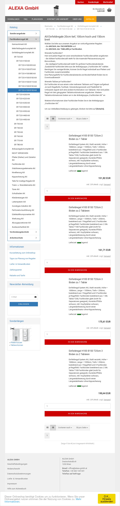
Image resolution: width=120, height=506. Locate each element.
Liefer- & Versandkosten (20, 264)
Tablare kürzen (17, 345)
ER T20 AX (18, 57)
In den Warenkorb (77, 198)
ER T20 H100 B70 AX (27, 69)
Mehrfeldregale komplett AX (24, 48)
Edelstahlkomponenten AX (23, 214)
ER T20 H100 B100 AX (28, 78)
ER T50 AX (18, 132)
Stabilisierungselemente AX (23, 168)
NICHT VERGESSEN (20, 153)
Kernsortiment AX (19, 44)
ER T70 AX (18, 140)
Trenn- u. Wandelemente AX (23, 185)
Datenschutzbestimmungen (19, 474)
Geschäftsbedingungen (17, 464)
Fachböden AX (18, 164)
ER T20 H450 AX (23, 119)
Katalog (90, 19)
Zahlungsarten (16, 270)
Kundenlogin (93, 2)
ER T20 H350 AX (23, 111)
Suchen (80, 2)
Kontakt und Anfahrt (57, 19)
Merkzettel (108, 2)
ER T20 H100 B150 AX (28, 90)
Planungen (37, 19)
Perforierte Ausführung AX (23, 210)
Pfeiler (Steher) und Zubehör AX (24, 158)
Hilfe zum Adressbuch (16, 489)
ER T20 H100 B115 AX (28, 82)
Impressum (12, 484)
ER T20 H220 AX (23, 98)
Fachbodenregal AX (19, 39)
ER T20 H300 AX (23, 107)
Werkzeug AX (18, 219)
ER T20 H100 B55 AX (27, 65)
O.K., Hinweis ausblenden (107, 498)
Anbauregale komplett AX (23, 149)
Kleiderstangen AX (20, 198)
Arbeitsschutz (16, 238)
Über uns (77, 19)
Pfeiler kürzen (16, 342)
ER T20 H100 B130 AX (28, 86)
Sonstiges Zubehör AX (21, 206)
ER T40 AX (18, 128)
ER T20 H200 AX (23, 94)
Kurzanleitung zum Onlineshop (22, 253)
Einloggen (23, 304)
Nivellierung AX (18, 172)
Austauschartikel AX (20, 227)
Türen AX (15, 189)
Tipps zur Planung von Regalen (23, 258)
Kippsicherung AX (19, 177)
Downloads (13, 19)
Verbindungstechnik (19, 232)
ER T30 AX (18, 124)
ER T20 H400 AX (23, 115)
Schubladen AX (18, 193)
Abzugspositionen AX (21, 223)
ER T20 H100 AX (23, 61)
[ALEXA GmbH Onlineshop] (23, 10)
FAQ (25, 19)
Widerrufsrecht (13, 469)
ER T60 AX (18, 136)
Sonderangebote (17, 33)
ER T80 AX (18, 145)
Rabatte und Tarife (17, 275)
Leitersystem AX (19, 202)
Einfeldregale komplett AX (23, 52)
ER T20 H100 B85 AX (27, 73)
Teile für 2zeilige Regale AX (23, 181)
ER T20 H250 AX (23, 103)
